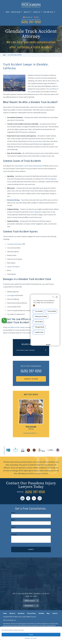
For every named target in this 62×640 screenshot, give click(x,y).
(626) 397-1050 (31, 22)
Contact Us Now (31, 379)
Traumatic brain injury (14, 244)
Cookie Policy (27, 638)
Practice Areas (16, 12)
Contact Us (36, 12)
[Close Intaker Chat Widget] (56, 297)
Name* (13, 512)
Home (8, 12)
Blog (48, 613)
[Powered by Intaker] (48, 344)
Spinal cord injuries (13, 267)
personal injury (37, 141)
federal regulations (35, 212)
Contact (54, 613)
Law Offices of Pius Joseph (16, 327)
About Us (27, 12)
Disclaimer (21, 613)
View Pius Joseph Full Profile (29, 433)
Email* (13, 520)
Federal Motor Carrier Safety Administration (28, 166)
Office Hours (30, 601)
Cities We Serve (48, 12)
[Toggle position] (53, 297)
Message (14, 534)
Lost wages (10, 295)
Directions (29, 606)
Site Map (41, 613)
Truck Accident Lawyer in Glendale (25, 350)
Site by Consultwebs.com (9, 620)
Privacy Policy (33, 638)
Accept (31, 634)
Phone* (13, 527)
